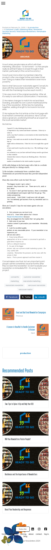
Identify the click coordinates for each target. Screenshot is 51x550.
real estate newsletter (14, 285)
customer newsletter (32, 277)
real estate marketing (31, 281)
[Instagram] (39, 529)
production (34, 27)
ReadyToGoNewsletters (15, 217)
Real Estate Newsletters (26, 31)
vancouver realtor (25, 289)
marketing (15, 281)
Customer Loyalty (12, 29)
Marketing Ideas (26, 29)
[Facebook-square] (46, 529)
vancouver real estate (36, 285)
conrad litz (15, 277)
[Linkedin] (33, 529)
